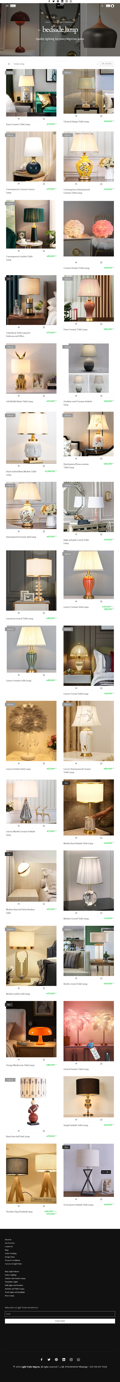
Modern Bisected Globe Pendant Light (20, 911)
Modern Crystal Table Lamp (76, 918)
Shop (7, 1250)
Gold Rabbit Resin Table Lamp (19, 401)
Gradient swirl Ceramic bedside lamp (78, 403)
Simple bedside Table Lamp (76, 1125)
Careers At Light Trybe (13, 1263)
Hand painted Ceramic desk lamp (21, 537)
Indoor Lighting (10, 1274)
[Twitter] (53, 1)
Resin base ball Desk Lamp (18, 1136)
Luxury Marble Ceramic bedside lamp (20, 833)
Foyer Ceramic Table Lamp (75, 329)
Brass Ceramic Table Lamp (18, 124)
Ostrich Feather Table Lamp (76, 1069)
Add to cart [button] (43, 826)
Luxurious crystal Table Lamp (19, 618)
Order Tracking (11, 1253)
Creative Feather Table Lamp (77, 268)
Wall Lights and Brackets (14, 1285)
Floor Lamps (9, 1295)
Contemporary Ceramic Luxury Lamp (20, 191)
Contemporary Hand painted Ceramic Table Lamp (77, 191)
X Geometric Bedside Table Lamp (78, 1204)
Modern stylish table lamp (18, 994)
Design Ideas (10, 1256)
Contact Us (9, 1246)
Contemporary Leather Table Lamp (19, 258)
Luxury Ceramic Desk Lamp (76, 607)
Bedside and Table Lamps (14, 1288)
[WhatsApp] (71, 1)
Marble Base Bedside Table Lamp (78, 843)
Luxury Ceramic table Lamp (18, 680)
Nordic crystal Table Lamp (75, 984)
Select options (43, 118)
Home (47, 22)
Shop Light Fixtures (12, 1271)
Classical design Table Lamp (76, 121)
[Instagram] (67, 1)
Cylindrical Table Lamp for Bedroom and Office (18, 334)
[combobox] (56, 64)
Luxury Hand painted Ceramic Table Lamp (77, 770)
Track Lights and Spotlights (15, 1292)
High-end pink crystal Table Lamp (76, 541)
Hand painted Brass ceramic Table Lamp (76, 465)
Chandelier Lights (11, 1281)
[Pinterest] (58, 1)
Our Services (10, 1243)
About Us (8, 1239)
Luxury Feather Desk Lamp (18, 769)
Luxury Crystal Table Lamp (76, 693)
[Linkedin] (62, 1)
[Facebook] (49, 1)
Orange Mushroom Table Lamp (20, 1065)
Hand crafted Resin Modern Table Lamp (21, 473)
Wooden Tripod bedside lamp (19, 1211)
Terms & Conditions (12, 1260)
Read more (43, 988)
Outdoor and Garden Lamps (15, 1278)
